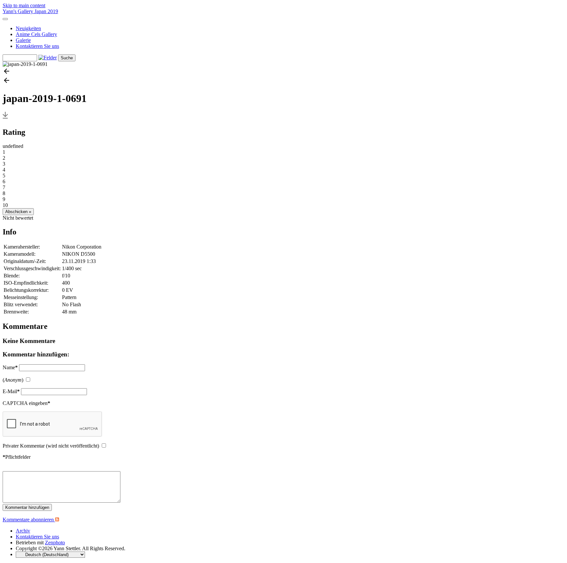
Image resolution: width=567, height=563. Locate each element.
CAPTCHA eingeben (26, 403)
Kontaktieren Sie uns (37, 46)
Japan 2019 (46, 11)
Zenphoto (55, 542)
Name (10, 367)
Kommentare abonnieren (29, 519)
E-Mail (11, 391)
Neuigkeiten (28, 28)
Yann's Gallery (18, 11)
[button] (283, 71)
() (13, 380)
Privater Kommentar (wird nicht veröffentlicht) (51, 446)
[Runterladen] (5, 118)
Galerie (23, 40)
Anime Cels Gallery (36, 34)
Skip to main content (24, 5)
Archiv (23, 530)
